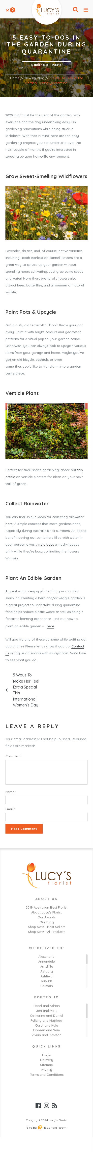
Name (10, 792)
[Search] (75, 10)
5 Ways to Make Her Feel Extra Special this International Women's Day (26, 690)
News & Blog (34, 78)
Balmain (46, 986)
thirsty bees (44, 544)
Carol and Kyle (46, 1025)
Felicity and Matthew (46, 1020)
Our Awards (46, 917)
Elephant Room (55, 1127)
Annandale (46, 961)
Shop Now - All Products (46, 932)
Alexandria (46, 956)
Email (10, 809)
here (9, 524)
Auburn (46, 981)
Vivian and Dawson (46, 1035)
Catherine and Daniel (46, 1015)
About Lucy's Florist (46, 912)
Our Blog (46, 922)
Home (14, 78)
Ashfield (47, 976)
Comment (13, 756)
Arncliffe (46, 966)
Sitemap (46, 1065)
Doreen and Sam (46, 1030)
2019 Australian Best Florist (46, 907)
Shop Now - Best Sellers (46, 927)
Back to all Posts (46, 65)
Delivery (46, 1060)
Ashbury (46, 971)
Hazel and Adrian (46, 1006)
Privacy (46, 1070)
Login (46, 1055)
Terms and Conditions (46, 1075)
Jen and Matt (46, 1011)
